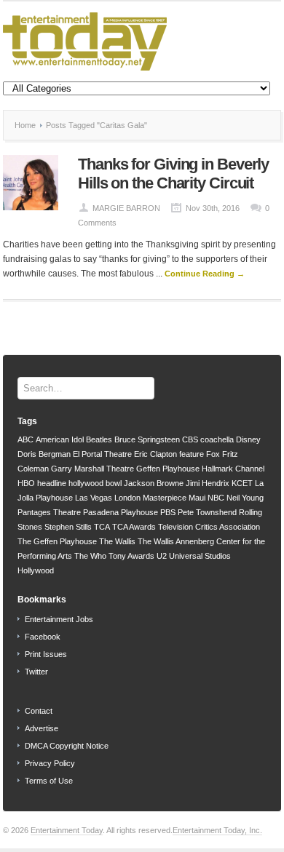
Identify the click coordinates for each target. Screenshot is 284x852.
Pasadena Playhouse (120, 512)
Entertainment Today (67, 830)
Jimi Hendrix (207, 483)
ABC (25, 439)
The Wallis (117, 541)
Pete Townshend (207, 512)
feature (191, 454)
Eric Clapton (155, 454)
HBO (26, 483)
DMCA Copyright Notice (67, 745)
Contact (38, 710)
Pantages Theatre (49, 512)
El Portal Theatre (102, 454)
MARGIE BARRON (126, 208)
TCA (102, 526)
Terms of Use (49, 780)
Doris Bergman (44, 454)
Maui (197, 497)
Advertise (41, 728)
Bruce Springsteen (147, 439)
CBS (190, 439)
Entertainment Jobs (59, 619)
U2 (162, 556)
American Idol (60, 439)
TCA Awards (134, 526)
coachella (217, 439)
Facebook (42, 636)
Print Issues (46, 654)
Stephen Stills (68, 526)
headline (51, 483)
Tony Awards (131, 556)
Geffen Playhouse (168, 468)
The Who (90, 556)
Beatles (99, 439)
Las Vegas (93, 497)
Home (25, 125)
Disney (248, 439)
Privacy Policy (50, 763)
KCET (242, 483)
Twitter (36, 671)
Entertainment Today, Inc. (217, 830)
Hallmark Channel (233, 468)
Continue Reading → (205, 273)
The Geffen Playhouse (57, 541)
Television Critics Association (209, 526)
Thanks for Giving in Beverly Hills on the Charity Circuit (173, 173)
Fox (213, 454)
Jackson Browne (154, 483)
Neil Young (245, 497)
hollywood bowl (95, 483)
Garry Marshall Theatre (92, 468)
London (127, 497)
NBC (216, 497)
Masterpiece (164, 497)
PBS (167, 512)
